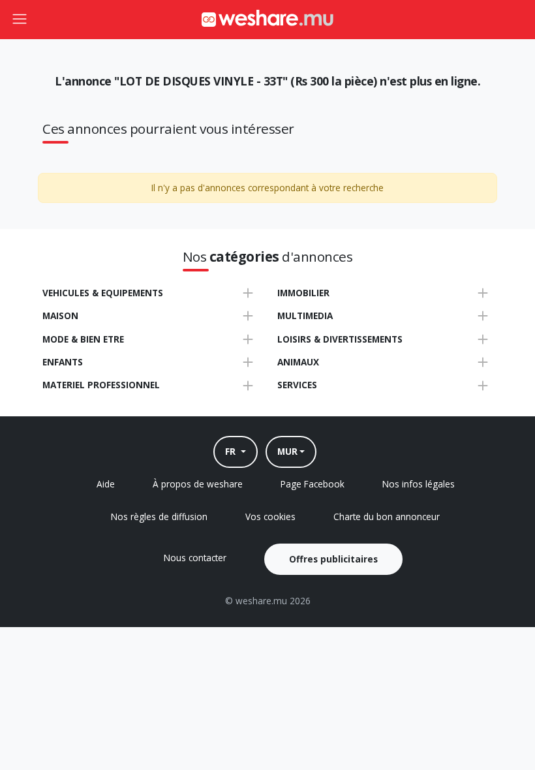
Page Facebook (312, 484)
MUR (287, 451)
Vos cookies (270, 516)
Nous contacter (195, 557)
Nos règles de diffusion (159, 516)
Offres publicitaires (333, 559)
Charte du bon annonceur (386, 516)
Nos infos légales (418, 484)
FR (231, 451)
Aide (106, 484)
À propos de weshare (198, 484)
